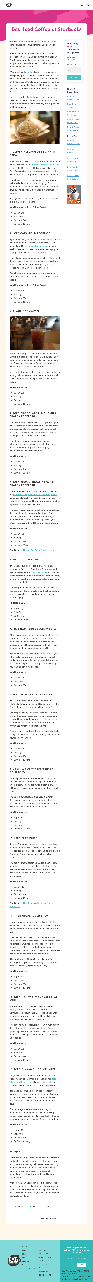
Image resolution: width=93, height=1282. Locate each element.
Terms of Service (44, 1257)
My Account (43, 1268)
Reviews (25, 1261)
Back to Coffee (48, 1218)
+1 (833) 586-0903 (77, 1276)
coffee (31, 71)
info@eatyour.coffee (79, 1279)
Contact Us (42, 1264)
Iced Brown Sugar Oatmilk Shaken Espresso (35, 494)
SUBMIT (81, 1265)
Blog (24, 1254)
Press (24, 1250)
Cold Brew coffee (38, 572)
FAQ (24, 1258)
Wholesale (26, 1265)
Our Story (26, 1247)
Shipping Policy (44, 1247)
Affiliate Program (28, 1269)
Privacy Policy (43, 1261)
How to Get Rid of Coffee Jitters (38, 550)
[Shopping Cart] (90, 4)
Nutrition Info (43, 1271)
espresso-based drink (36, 245)
